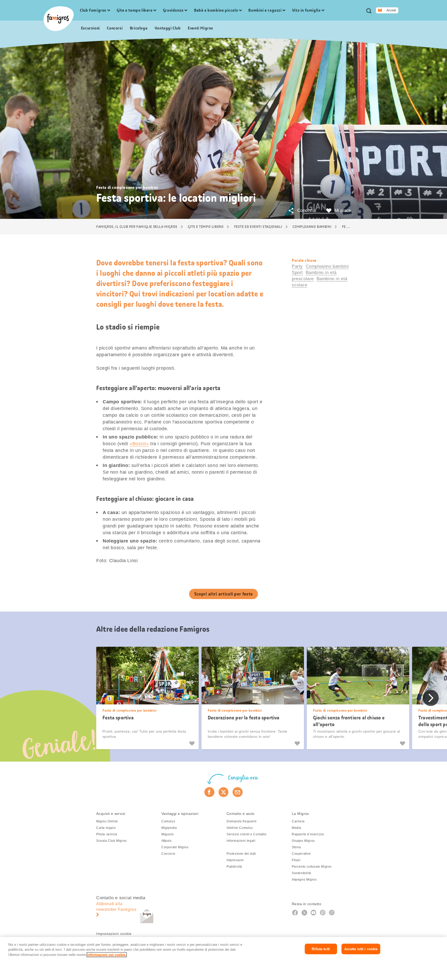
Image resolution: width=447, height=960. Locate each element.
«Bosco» (139, 443)
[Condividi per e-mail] (238, 792)
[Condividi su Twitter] (224, 792)
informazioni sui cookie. (106, 955)
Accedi (391, 10)
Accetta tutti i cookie (361, 949)
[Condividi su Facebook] (209, 792)
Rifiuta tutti (321, 949)
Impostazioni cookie (113, 934)
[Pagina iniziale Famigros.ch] (58, 18)
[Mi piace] (192, 743)
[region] (223, 948)
